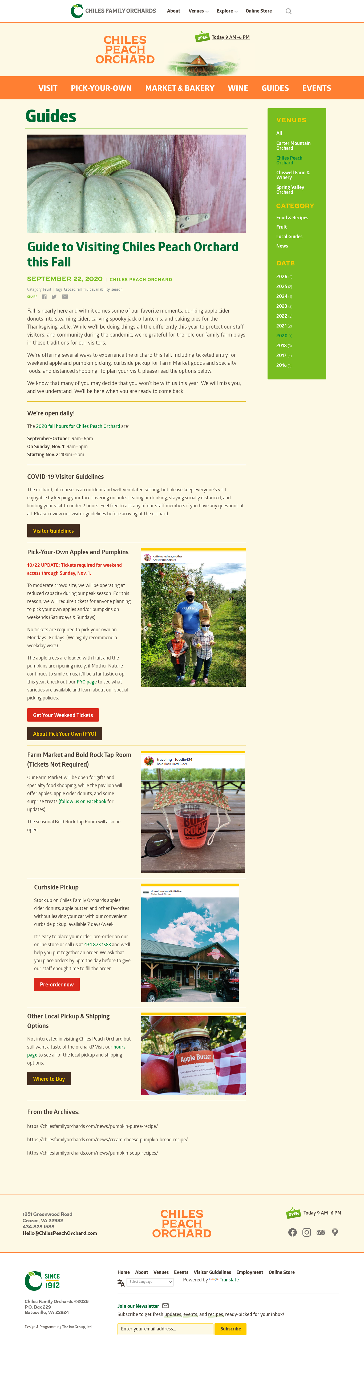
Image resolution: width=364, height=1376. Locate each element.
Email (64, 296)
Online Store (259, 11)
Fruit (47, 290)
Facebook (44, 296)
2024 (284, 297)
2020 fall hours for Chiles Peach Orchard (78, 427)
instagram (306, 1232)
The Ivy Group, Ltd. (77, 1327)
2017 (284, 356)
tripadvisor (321, 1232)
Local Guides (289, 237)
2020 (284, 336)
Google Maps (335, 1232)
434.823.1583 (97, 945)
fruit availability (96, 290)
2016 (284, 366)
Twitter (54, 296)
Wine (238, 89)
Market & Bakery (180, 89)
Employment (249, 1273)
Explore (225, 11)
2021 (284, 326)
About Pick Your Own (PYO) (64, 734)
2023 (284, 307)
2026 (284, 277)
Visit (48, 89)
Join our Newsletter (139, 1307)
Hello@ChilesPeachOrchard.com (60, 1232)
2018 (284, 346)
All (279, 134)
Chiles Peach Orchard (125, 49)
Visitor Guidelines (53, 531)
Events (316, 89)
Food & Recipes (292, 218)
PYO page (87, 682)
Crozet (69, 290)
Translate (229, 1280)
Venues (196, 11)
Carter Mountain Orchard (293, 146)
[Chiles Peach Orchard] (182, 1223)
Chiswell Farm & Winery (293, 176)
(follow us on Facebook (82, 802)
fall (79, 290)
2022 (284, 316)
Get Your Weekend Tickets (63, 716)
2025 (284, 287)
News (282, 246)
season (117, 290)
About (173, 11)
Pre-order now (57, 985)
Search (289, 11)
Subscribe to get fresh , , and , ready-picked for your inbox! (201, 1315)
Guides (275, 89)
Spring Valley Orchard (290, 190)
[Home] (113, 11)
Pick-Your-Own (101, 89)
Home (124, 1273)
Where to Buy (49, 1079)
